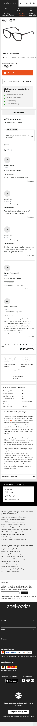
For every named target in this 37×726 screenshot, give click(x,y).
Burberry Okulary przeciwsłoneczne (13, 539)
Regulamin (6, 716)
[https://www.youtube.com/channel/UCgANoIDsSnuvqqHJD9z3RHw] (32, 681)
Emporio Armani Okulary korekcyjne (13, 559)
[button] (9, 3)
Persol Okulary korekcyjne (10, 561)
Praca (3, 629)
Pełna (23, 404)
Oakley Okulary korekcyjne (10, 551)
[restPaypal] (13, 652)
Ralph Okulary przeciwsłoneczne (12, 537)
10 (29, 345)
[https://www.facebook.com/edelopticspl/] (23, 681)
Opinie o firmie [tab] (18, 113)
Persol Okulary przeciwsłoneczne (12, 522)
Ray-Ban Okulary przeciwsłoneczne (13, 517)
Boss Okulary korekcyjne (9, 566)
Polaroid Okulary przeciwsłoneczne (13, 527)
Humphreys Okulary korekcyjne (12, 554)
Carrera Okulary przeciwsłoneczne (13, 524)
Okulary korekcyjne (21, 15)
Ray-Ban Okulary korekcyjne (11, 549)
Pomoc (4, 639)
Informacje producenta (9, 476)
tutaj (18, 598)
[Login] (18, 9)
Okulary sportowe (32, 15)
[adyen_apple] (30, 652)
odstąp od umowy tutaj (18, 712)
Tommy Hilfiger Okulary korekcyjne (13, 569)
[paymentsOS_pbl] (25, 652)
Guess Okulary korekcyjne (10, 564)
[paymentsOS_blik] (19, 652)
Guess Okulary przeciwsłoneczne (12, 534)
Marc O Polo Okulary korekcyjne (12, 556)
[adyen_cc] (2, 652)
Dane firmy (30, 716)
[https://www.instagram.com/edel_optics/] (28, 681)
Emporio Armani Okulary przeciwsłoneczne (16, 529)
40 (36, 345)
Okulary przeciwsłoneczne (7, 15)
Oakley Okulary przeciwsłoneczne (13, 519)
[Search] (6, 9)
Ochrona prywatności (18, 716)
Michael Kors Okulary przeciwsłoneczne (15, 532)
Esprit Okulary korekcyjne (10, 571)
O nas (3, 620)
